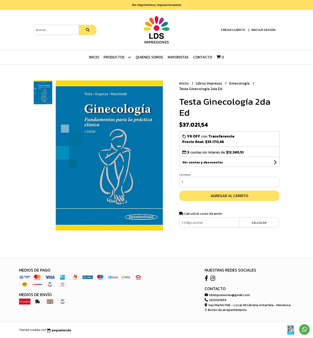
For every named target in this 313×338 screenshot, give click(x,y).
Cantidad (184, 174)
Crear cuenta (233, 29)
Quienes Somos (149, 57)
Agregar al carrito (229, 195)
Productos (115, 57)
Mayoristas (178, 57)
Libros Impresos (209, 83)
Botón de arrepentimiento (227, 309)
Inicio (94, 57)
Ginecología (239, 83)
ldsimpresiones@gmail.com (229, 294)
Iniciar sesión (263, 29)
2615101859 (217, 299)
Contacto (202, 57)
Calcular (259, 222)
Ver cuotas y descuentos (202, 162)
